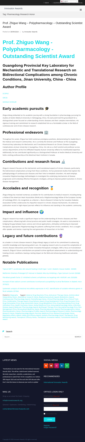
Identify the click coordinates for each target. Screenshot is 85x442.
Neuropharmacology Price (68, 307)
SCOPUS (6, 93)
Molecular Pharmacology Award (26, 307)
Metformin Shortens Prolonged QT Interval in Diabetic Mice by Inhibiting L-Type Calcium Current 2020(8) (41, 273)
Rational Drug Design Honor (64, 313)
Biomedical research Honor (28, 297)
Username (52, 396)
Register (47, 425)
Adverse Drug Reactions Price (37, 295)
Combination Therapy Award (17, 301)
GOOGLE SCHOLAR (9, 102)
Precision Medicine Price (44, 313)
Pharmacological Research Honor (57, 311)
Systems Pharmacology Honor (53, 315)
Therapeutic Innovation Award (49, 317)
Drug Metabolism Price (47, 303)
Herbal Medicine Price (42, 305)
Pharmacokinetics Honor (12, 311)
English (65, 1)
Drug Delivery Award (36, 301)
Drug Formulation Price (11, 303)
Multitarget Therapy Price (48, 307)
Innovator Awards (13, 8)
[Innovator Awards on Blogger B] (46, 365)
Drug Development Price (54, 301)
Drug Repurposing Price (66, 303)
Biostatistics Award (67, 297)
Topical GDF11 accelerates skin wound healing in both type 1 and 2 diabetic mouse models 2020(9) (39, 269)
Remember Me (51, 414)
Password (51, 405)
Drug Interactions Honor (30, 303)
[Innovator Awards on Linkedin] (61, 365)
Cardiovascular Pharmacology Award (16, 299)
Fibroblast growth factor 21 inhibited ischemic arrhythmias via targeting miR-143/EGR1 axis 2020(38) (40, 277)
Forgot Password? (50, 427)
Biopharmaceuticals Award (49, 297)
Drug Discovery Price (71, 301)
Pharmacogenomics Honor (70, 309)
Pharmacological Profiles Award (33, 311)
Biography (14, 295)
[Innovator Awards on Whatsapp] (67, 365)
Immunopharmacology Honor (61, 305)
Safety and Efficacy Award (31, 315)
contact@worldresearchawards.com (16, 409)
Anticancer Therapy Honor (58, 295)
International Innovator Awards (56, 382)
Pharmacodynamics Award (50, 309)
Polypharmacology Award (24, 313)
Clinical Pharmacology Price (57, 299)
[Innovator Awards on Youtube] (51, 365)
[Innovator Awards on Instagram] (56, 365)
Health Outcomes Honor (24, 305)
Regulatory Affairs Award (12, 315)
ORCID (5, 98)
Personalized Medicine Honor (28, 309)
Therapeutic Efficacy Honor (27, 317)
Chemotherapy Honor (38, 299)
